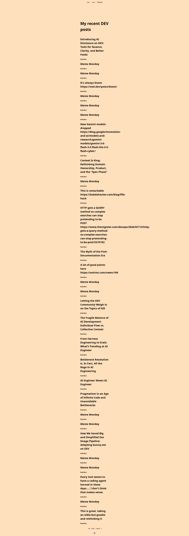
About (93, 2)
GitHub (93, 528)
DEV (89, 528)
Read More (83, 59)
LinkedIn (98, 528)
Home (88, 2)
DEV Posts (99, 2)
